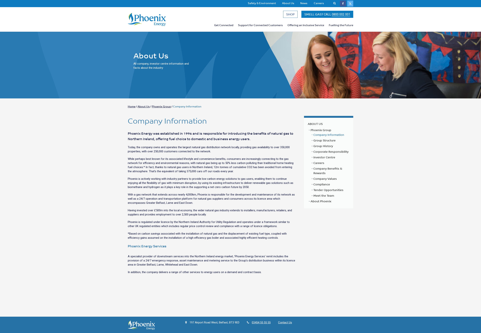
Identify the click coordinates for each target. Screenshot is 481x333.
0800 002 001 (341, 14)
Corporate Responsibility (331, 151)
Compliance (321, 184)
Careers (319, 3)
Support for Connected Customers (260, 25)
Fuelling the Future (341, 25)
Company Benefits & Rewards (327, 170)
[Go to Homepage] (154, 19)
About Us (288, 3)
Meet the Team (323, 195)
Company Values (325, 178)
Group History (323, 146)
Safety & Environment (262, 3)
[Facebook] (343, 4)
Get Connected (223, 25)
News (303, 3)
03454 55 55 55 (261, 322)
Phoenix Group (161, 106)
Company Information (328, 134)
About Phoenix (321, 201)
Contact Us (285, 322)
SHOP (290, 14)
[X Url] (350, 4)
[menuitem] (262, 3)
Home (131, 106)
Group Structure (324, 140)
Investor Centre (324, 157)
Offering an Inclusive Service (305, 25)
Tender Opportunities (328, 190)
